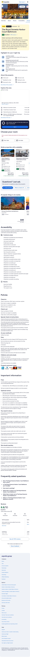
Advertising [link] (4, 574)
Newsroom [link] (4, 570)
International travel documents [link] (7, 640)
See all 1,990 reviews (15, 539)
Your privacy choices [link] (5, 621)
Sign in (15, 126)
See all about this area (5, 117)
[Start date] (8, 140)
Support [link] (3, 629)
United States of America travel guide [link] (9, 584)
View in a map (5, 104)
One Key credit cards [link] (6, 602)
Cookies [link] (3, 610)
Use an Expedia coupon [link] (6, 638)
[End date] (22, 140)
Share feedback (15, 546)
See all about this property (6, 84)
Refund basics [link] (4, 636)
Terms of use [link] (4, 612)
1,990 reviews (13, 34)
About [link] (3, 561)
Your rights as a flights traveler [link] (7, 642)
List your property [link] (5, 565)
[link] (2, 6)
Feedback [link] (3, 579)
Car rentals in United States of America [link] (9, 595)
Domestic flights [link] (5, 593)
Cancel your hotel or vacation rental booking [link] (10, 631)
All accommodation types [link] (6, 598)
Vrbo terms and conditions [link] (7, 617)
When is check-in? (19, 187)
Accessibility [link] (4, 619)
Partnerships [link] (4, 568)
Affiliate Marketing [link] (5, 576)
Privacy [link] (3, 608)
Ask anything (8, 187)
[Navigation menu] (27, 2)
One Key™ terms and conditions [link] (8, 615)
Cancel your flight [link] (5, 634)
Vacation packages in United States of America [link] (10, 591)
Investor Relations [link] (5, 572)
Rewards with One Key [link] (6, 600)
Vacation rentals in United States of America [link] (10, 589)
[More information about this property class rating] (18, 26)
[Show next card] (27, 11)
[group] (15, 187)
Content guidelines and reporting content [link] (10, 623)
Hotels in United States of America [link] (8, 587)
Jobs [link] (2, 563)
